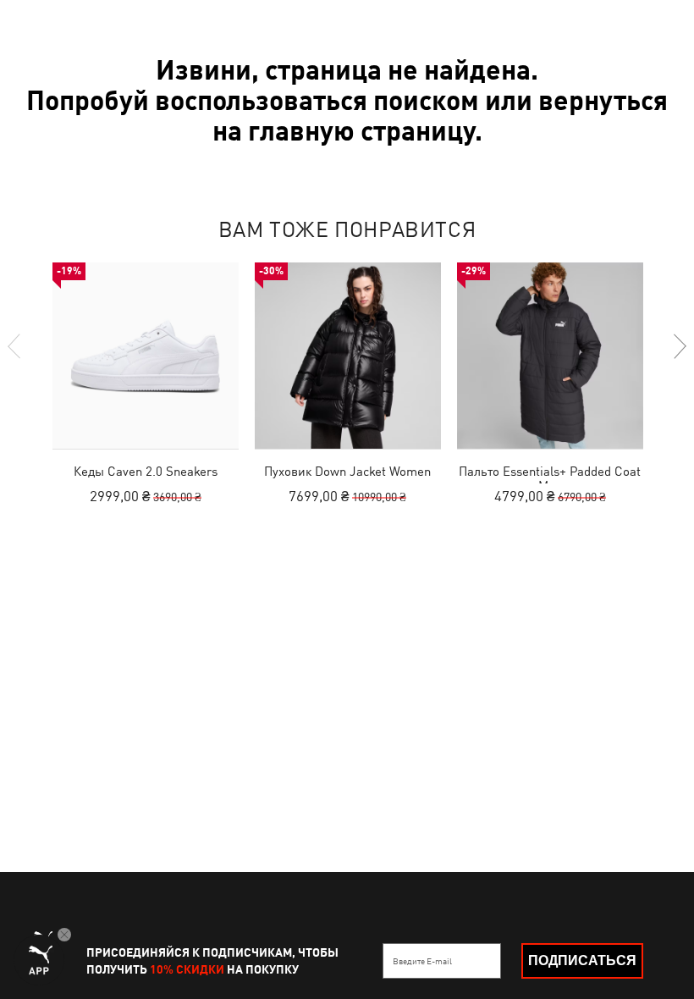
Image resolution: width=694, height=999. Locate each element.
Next (679, 346)
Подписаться (582, 960)
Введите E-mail (422, 961)
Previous (15, 346)
